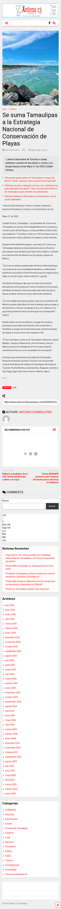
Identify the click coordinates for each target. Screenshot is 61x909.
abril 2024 (10, 724)
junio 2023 (10, 770)
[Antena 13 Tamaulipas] (30, 16)
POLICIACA (10, 846)
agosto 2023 (11, 761)
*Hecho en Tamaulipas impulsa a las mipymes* (27, 589)
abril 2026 (10, 619)
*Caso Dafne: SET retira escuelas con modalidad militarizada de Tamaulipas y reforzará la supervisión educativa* (30, 558)
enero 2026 (10, 633)
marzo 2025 (11, 679)
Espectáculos (11, 819)
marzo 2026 (11, 623)
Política (8, 851)
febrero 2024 (11, 734)
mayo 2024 (10, 720)
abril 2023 (10, 780)
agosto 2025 (11, 656)
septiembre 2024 (13, 702)
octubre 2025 (11, 646)
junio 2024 (10, 715)
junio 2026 (10, 610)
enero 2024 (10, 738)
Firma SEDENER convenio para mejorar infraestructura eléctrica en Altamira (46, 478)
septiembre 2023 (13, 757)
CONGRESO (10, 810)
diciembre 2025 (12, 637)
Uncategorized (12, 865)
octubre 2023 (11, 752)
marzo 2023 (11, 784)
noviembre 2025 (13, 642)
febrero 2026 (11, 628)
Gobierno (9, 833)
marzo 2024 (11, 729)
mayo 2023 (10, 775)
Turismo (9, 860)
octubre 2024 (11, 697)
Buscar (5, 500)
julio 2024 (9, 711)
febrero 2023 (11, 789)
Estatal (8, 823)
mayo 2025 (10, 669)
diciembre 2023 (12, 743)
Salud (8, 856)
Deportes (9, 814)
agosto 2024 (11, 706)
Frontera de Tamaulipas (16, 828)
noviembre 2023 (13, 747)
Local (7, 837)
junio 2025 (10, 665)
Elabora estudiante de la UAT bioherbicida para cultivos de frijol (15, 477)
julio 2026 (9, 605)
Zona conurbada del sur (16, 874)
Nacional (9, 842)
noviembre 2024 (13, 692)
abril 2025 (10, 674)
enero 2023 (10, 793)
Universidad (10, 869)
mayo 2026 (10, 614)
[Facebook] (49, 23)
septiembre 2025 (13, 651)
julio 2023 (9, 766)
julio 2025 (9, 660)
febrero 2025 (11, 683)
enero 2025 (10, 688)
